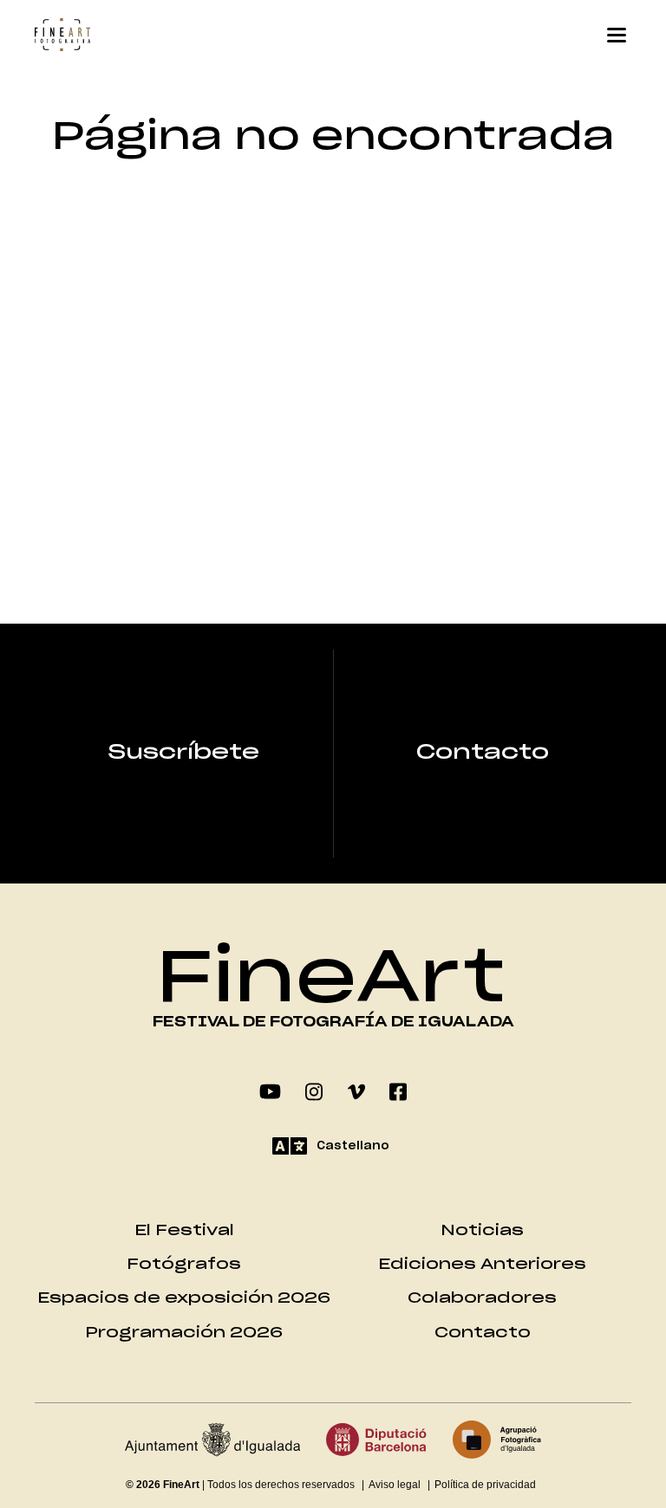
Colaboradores (482, 1298)
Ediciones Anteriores (482, 1264)
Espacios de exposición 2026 (183, 1298)
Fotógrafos (184, 1264)
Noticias (482, 1230)
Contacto (482, 752)
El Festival (184, 1230)
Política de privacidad (485, 1485)
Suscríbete (183, 752)
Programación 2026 (184, 1332)
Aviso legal (395, 1485)
